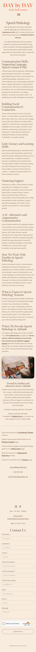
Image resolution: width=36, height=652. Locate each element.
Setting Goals (15, 449)
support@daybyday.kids (18, 467)
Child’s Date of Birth (9, 580)
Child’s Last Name (8, 571)
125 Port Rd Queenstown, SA (18, 477)
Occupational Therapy (25, 432)
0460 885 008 (18, 472)
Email (4, 590)
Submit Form (18, 631)
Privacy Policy (18, 516)
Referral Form (17, 416)
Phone (4, 599)
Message (5, 608)
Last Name (5, 544)
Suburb (4, 553)
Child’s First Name (8, 562)
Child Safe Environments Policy (18, 519)
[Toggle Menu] (18, 14)
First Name (5, 534)
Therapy (25, 460)
